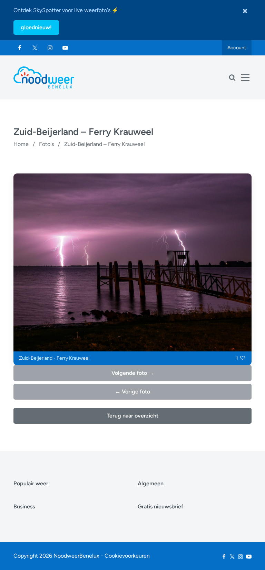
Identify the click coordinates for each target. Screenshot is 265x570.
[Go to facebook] (19, 47)
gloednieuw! (36, 27)
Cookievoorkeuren (127, 555)
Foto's (46, 144)
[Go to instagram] (50, 47)
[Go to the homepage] (43, 77)
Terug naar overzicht (132, 415)
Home (21, 144)
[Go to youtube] (65, 47)
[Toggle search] (232, 77)
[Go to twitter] (34, 47)
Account (236, 48)
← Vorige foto (132, 391)
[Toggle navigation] (245, 77)
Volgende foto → (132, 373)
